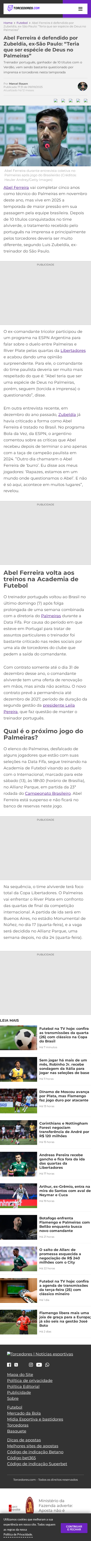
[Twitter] (16, 1365)
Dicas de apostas (24, 1440)
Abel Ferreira (16, 187)
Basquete (16, 1431)
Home (8, 23)
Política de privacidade (30, 1380)
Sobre (13, 1398)
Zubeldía (67, 414)
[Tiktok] (23, 1365)
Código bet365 (21, 1458)
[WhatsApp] (47, 1365)
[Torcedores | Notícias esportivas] (23, 8)
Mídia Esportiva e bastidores (35, 1419)
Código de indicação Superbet (37, 1463)
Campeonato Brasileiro (48, 793)
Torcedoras (17, 1425)
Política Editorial (23, 1386)
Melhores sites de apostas (32, 1446)
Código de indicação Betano (35, 1452)
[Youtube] (39, 1365)
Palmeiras (51, 615)
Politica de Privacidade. (18, 1534)
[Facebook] (9, 1365)
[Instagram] (31, 1365)
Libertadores (73, 350)
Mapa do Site (20, 1374)
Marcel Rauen (18, 83)
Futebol (22, 23)
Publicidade (19, 1392)
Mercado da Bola (24, 1413)
